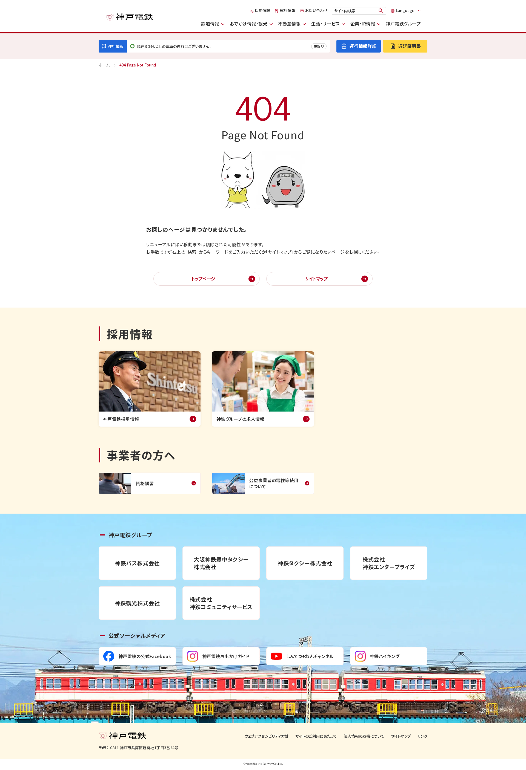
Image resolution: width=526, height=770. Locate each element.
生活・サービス (325, 23)
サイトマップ (316, 278)
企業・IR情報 (362, 23)
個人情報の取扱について (364, 736)
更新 (317, 46)
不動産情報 (289, 23)
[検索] (381, 10)
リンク (422, 736)
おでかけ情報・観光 (248, 23)
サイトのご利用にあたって (316, 736)
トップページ (203, 278)
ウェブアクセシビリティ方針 (266, 736)
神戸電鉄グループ (403, 23)
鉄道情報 (210, 23)
